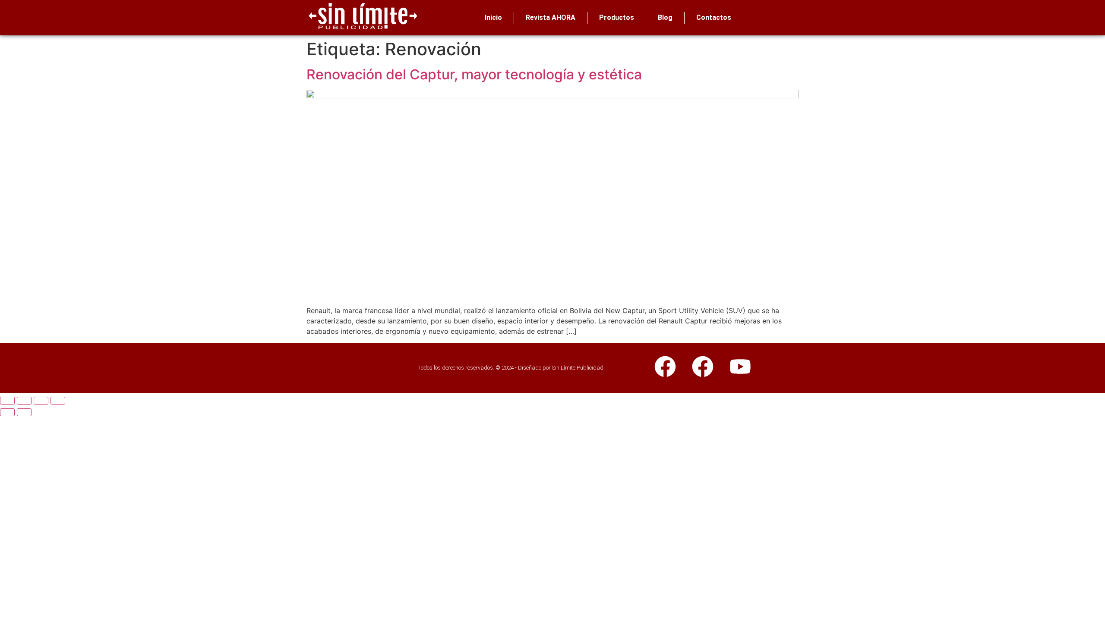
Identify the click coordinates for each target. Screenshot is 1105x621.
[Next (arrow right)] (24, 412)
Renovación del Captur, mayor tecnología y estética (474, 74)
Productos (616, 17)
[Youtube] (740, 366)
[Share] (24, 401)
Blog (665, 17)
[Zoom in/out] (58, 401)
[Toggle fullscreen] (41, 401)
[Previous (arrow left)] (7, 412)
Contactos (713, 17)
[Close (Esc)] (7, 401)
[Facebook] (665, 366)
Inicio (493, 17)
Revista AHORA (550, 17)
